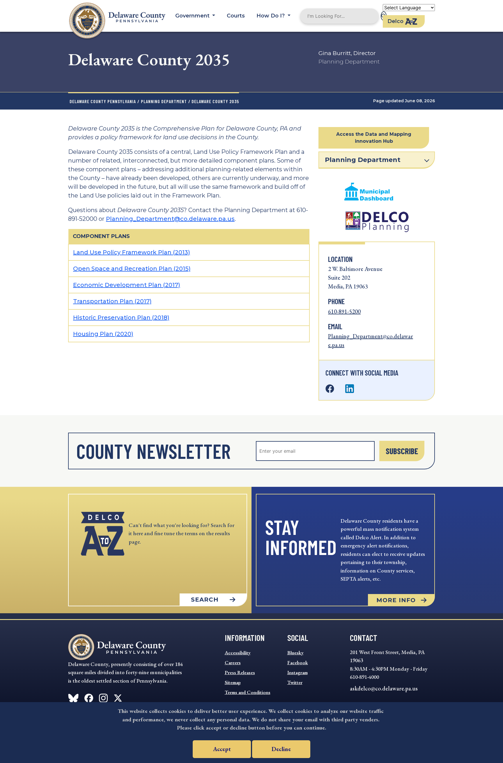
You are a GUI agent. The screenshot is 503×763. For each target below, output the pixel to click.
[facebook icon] (73, 697)
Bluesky (295, 652)
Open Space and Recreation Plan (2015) (132, 268)
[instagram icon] (103, 697)
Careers (233, 662)
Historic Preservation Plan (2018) (121, 317)
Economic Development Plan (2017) (126, 284)
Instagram (297, 672)
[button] (373, 138)
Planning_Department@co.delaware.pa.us (170, 218)
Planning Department (164, 101)
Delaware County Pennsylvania (103, 101)
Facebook (297, 662)
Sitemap (233, 682)
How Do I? (271, 16)
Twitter (294, 682)
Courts (236, 16)
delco (395, 21)
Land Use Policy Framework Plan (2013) (131, 252)
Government (193, 16)
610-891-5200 (344, 311)
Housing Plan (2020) (103, 333)
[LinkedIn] (349, 389)
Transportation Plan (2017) (112, 301)
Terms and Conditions (247, 692)
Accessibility (238, 652)
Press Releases (240, 672)
